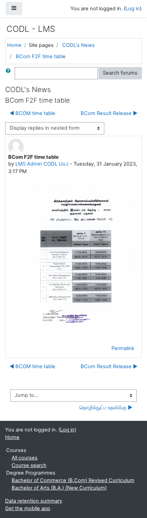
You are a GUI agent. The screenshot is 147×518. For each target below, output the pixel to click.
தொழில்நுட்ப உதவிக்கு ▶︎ (105, 407)
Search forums (120, 73)
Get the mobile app (27, 508)
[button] (9, 73)
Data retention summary (33, 501)
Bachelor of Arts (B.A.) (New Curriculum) (59, 488)
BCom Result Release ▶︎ (109, 113)
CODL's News (78, 45)
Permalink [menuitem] (122, 348)
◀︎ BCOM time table (32, 113)
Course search (29, 465)
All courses (25, 458)
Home (14, 45)
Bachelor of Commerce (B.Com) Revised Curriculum (73, 480)
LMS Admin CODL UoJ (41, 164)
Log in (132, 8)
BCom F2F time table (41, 56)
